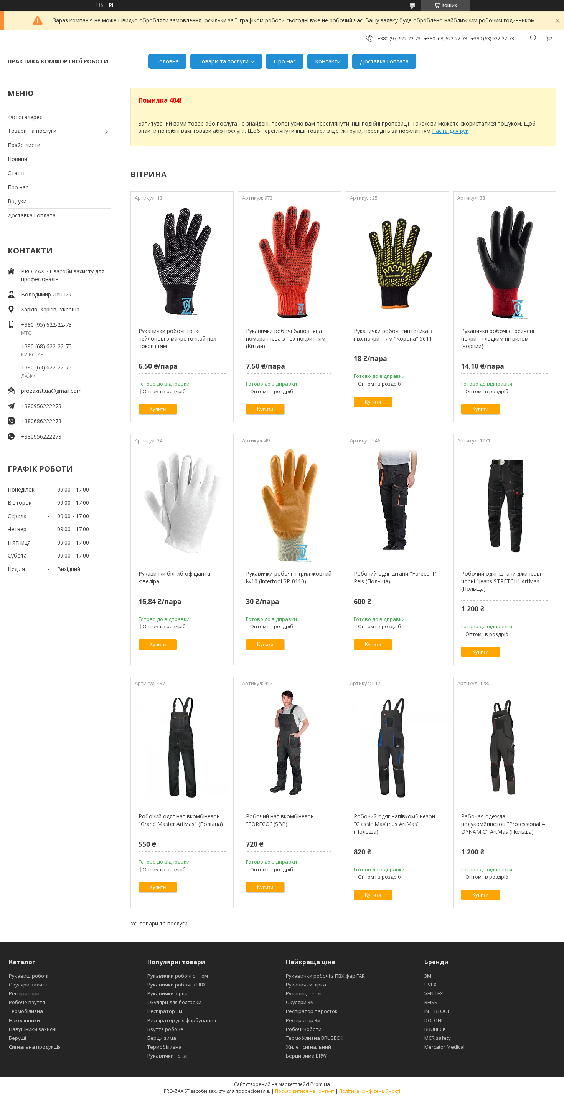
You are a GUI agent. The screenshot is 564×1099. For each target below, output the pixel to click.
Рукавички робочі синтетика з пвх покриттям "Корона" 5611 (393, 334)
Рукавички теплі (167, 1055)
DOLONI (433, 1020)
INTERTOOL (437, 1011)
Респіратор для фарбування (181, 1020)
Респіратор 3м (164, 1011)
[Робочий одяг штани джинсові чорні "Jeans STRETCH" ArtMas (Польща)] (505, 504)
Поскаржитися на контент (304, 1091)
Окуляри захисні (29, 984)
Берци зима (161, 1037)
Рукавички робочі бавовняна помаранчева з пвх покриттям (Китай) (285, 338)
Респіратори (24, 993)
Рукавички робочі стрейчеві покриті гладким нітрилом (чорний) (497, 338)
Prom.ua (320, 1084)
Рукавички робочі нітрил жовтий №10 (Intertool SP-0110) (288, 577)
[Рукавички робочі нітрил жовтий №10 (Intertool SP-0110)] (289, 504)
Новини (17, 158)
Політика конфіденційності (369, 1091)
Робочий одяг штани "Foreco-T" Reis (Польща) (395, 577)
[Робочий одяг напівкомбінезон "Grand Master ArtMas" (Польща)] (182, 747)
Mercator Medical (444, 1046)
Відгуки (17, 201)
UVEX (430, 984)
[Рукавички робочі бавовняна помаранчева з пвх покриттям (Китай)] (289, 261)
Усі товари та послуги (159, 923)
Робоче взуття (27, 1002)
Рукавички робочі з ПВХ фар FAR (325, 975)
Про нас (285, 61)
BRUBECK (435, 1029)
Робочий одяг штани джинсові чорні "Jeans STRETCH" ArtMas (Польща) (501, 581)
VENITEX (433, 993)
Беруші (17, 1037)
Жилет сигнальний (308, 1046)
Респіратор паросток (312, 1011)
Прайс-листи (24, 145)
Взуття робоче (165, 1029)
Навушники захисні (32, 1029)
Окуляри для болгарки (174, 1002)
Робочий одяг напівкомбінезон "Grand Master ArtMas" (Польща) (181, 820)
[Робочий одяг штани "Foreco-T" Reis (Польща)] (397, 504)
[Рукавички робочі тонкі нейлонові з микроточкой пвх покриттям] (182, 261)
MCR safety (437, 1037)
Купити (158, 409)
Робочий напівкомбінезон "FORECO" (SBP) (280, 820)
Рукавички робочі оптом (177, 975)
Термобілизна (26, 1011)
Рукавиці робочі (28, 975)
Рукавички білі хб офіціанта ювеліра (174, 577)
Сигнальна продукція (35, 1046)
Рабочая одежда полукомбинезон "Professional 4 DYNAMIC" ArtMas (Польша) (503, 824)
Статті (16, 173)
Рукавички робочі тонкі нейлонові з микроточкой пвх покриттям (177, 338)
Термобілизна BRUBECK (314, 1037)
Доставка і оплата (384, 61)
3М (427, 975)
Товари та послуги (223, 61)
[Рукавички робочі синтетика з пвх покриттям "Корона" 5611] (397, 261)
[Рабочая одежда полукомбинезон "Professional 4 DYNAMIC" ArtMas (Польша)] (505, 747)
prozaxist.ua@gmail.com (51, 390)
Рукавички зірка (167, 993)
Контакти (328, 61)
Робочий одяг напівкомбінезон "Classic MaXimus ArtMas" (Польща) (394, 824)
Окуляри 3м (300, 1002)
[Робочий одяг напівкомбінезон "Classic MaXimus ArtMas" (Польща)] (397, 747)
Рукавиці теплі (304, 993)
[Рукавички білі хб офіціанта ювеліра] (182, 504)
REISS (430, 1002)
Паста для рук (450, 130)
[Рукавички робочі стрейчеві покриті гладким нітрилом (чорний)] (505, 261)
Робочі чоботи (304, 1029)
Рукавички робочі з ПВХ (176, 984)
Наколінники (24, 1020)
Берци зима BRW (306, 1055)
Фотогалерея (25, 117)
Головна (167, 61)
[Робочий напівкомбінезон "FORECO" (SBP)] (289, 747)
